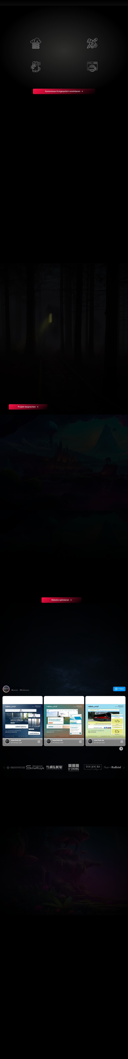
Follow (121, 689)
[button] (4, 767)
